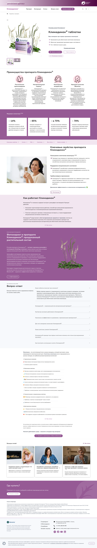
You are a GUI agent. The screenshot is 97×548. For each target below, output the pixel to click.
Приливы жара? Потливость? (56, 28)
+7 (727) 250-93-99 (61, 525)
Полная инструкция (69, 48)
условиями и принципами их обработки (59, 543)
